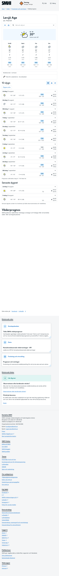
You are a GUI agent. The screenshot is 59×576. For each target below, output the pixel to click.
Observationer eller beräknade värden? (14, 391)
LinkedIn (21, 311)
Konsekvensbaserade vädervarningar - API (17, 348)
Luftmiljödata (6, 517)
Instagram (13, 502)
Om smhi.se (5, 484)
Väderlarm (13, 545)
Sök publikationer (7, 555)
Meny (54, 3)
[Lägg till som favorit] (5, 25)
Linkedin (12, 500)
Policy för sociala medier (9, 505)
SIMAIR (4, 467)
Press (3, 431)
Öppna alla (7, 87)
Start (3, 9)
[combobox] (33, 25)
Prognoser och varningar (19, 9)
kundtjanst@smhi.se (12, 426)
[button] (44, 3)
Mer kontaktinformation (9, 436)
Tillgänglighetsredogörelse (10, 477)
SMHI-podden (6, 451)
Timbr (12, 540)
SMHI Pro (13, 538)
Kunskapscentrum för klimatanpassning (13, 462)
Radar (5, 403)
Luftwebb (13, 515)
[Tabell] (48, 83)
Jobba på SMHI (6, 444)
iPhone (12, 566)
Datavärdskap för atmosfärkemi (11, 525)
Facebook (14, 311)
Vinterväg (13, 543)
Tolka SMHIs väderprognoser (12, 332)
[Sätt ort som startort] (8, 25)
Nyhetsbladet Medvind (8, 558)
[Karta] (52, 83)
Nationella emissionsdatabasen (11, 513)
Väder (8, 9)
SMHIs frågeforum (15, 434)
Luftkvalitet (5, 464)
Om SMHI (4, 446)
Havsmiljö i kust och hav (9, 459)
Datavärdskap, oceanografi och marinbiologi (15, 522)
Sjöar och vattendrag (8, 469)
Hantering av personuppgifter (10, 482)
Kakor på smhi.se (7, 480)
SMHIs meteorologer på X (17, 497)
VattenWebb (5, 520)
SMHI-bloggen (6, 449)
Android (12, 568)
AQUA (12, 533)
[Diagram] (55, 83)
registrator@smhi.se (12, 429)
